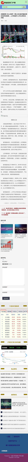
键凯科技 (7, 330)
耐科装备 (7, 324)
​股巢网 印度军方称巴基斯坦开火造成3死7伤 (14, 424)
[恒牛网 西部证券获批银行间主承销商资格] (7, 244)
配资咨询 (16, 437)
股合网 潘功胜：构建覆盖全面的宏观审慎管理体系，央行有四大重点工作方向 (14, 209)
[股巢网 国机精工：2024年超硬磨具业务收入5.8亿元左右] (7, 228)
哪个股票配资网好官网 (13, 445)
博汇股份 (7, 337)
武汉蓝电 (7, 326)
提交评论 (6, 298)
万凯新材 (7, 328)
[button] (2, 355)
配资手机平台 (13, 441)
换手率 (25, 311)
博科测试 (7, 321)
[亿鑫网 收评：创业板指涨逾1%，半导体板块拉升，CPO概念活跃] (21, 228)
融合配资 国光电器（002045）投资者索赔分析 (13, 374)
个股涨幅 (3, 311)
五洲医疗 (7, 334)
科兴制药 (7, 332)
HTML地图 (21, 456)
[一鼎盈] (8, 3)
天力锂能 (7, 317)
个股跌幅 (9, 311)
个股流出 (20, 311)
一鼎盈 (8, 437)
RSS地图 (16, 456)
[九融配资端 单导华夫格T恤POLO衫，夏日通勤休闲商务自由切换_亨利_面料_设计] (6, 404)
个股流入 (14, 311)
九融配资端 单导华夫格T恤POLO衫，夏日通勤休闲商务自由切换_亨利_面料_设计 (19, 404)
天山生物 (7, 319)
